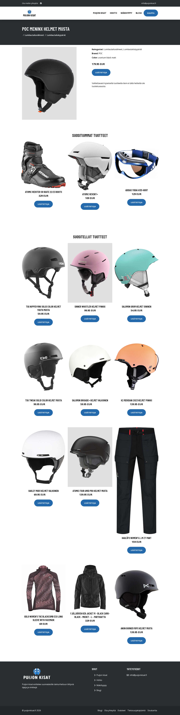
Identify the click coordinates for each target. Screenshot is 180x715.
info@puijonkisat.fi (148, 3)
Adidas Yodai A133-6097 (136, 190)
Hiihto (113, 13)
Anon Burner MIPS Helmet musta (136, 628)
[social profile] (41, 3)
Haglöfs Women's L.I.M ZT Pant (136, 537)
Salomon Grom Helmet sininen (136, 306)
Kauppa (150, 13)
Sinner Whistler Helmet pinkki (90, 306)
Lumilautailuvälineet (34, 35)
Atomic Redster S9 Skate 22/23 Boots (43, 191)
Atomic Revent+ (90, 194)
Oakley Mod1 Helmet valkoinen (43, 490)
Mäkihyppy (126, 13)
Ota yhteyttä (110, 710)
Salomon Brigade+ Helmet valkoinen (90, 400)
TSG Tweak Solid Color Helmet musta (43, 400)
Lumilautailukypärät (56, 35)
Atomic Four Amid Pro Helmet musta (90, 490)
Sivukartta (152, 710)
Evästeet (122, 710)
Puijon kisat (99, 13)
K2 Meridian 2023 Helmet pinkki (136, 400)
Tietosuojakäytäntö (136, 710)
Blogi (139, 13)
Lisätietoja (101, 72)
